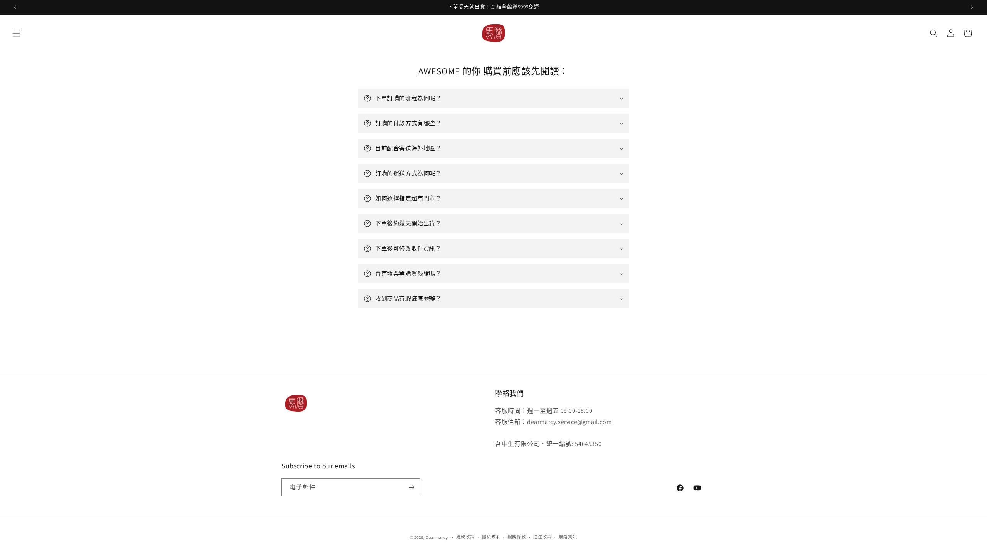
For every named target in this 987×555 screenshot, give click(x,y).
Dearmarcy (437, 537)
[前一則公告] (15, 7)
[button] (16, 33)
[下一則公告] (971, 7)
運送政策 (542, 537)
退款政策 (465, 537)
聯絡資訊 (568, 537)
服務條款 (517, 537)
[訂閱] (411, 487)
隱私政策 (491, 537)
